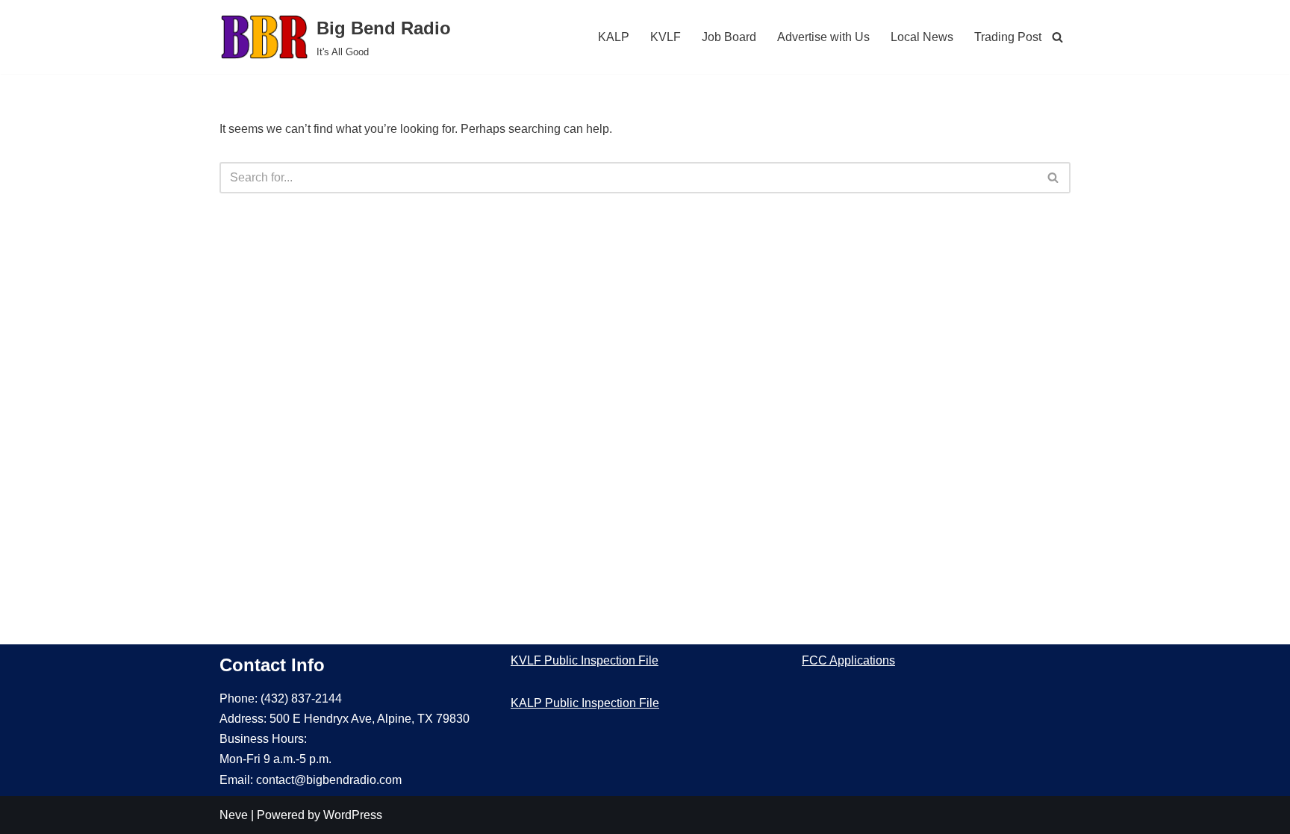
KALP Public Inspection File (585, 703)
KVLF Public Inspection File (584, 660)
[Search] (1057, 37)
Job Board (729, 37)
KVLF (665, 37)
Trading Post (1007, 37)
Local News (922, 37)
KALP (613, 37)
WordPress (352, 815)
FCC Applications (848, 660)
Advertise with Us (823, 37)
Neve (233, 815)
